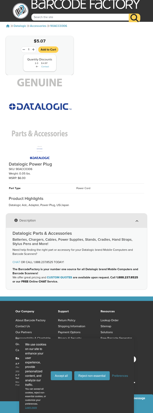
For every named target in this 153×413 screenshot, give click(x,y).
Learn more (31, 407)
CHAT (16, 262)
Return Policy (66, 320)
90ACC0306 (58, 25)
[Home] (8, 25)
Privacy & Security (69, 338)
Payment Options (69, 332)
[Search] (134, 18)
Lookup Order (109, 320)
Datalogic (20, 25)
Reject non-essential (92, 375)
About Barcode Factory (30, 320)
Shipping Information (71, 326)
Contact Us (22, 326)
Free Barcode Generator (116, 338)
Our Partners (23, 332)
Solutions (107, 332)
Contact (45, 67)
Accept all (61, 375)
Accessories (38, 25)
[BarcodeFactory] (21, 11)
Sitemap (106, 326)
